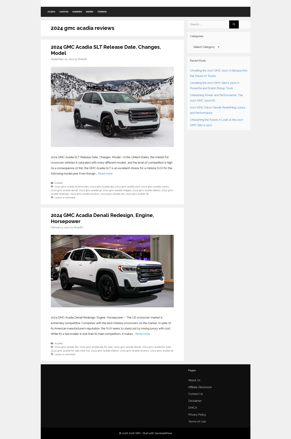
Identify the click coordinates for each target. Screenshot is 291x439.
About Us (194, 380)
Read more (105, 173)
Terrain (102, 12)
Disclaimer (195, 400)
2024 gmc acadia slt (137, 193)
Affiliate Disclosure (200, 387)
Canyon (63, 12)
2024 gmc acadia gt (90, 190)
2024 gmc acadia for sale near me (70, 350)
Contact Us (195, 394)
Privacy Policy (197, 414)
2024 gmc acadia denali (64, 190)
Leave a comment (65, 197)
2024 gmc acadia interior (146, 190)
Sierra (89, 12)
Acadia (51, 12)
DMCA (192, 407)
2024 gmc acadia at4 (102, 186)
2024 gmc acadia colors (155, 186)
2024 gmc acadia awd (127, 186)
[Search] (234, 24)
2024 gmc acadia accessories (72, 186)
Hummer (77, 12)
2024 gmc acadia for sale (156, 346)
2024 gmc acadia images (117, 190)
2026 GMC (145, 3)
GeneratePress (163, 433)
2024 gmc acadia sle (112, 193)
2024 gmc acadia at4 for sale (96, 346)
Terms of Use (197, 421)
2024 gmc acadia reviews (85, 193)
